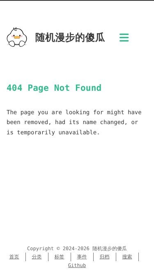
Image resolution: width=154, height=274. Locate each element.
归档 (105, 257)
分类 (37, 257)
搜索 (127, 257)
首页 (14, 257)
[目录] (124, 40)
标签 (59, 257)
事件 (82, 257)
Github (77, 265)
